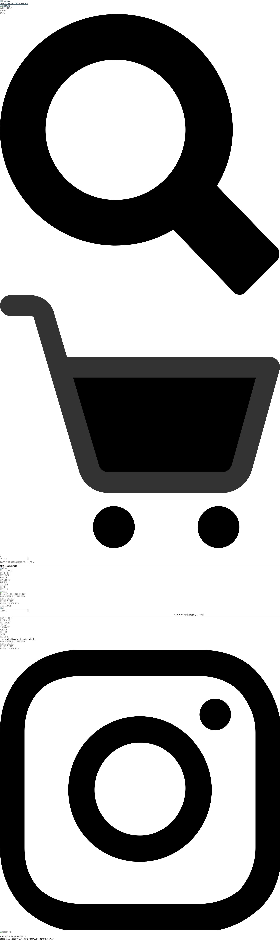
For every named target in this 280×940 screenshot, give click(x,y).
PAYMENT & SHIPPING (12, 596)
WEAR (3, 582)
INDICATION (7, 601)
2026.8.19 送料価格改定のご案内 (17, 562)
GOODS (4, 584)
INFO (3, 13)
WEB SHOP (6, 8)
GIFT (2, 587)
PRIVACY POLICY (9, 603)
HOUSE (4, 589)
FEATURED (6, 570)
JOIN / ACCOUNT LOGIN (13, 594)
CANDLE (5, 580)
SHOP (3, 10)
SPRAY (4, 577)
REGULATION (7, 598)
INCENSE (5, 573)
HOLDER (5, 575)
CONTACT (5, 605)
